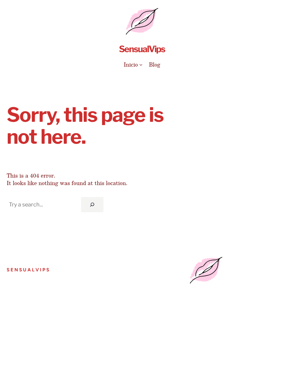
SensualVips (142, 49)
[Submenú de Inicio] (141, 64)
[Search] (92, 204)
